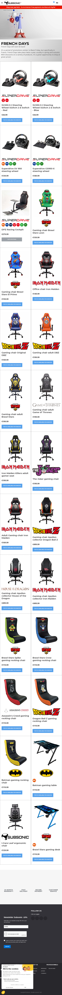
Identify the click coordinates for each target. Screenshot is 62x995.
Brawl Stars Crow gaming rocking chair (44, 659)
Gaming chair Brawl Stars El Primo (12, 293)
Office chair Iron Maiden (46, 289)
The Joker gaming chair (46, 479)
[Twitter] (41, 918)
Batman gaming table (45, 785)
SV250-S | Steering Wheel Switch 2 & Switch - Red (15, 107)
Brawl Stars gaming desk (46, 849)
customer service (53, 890)
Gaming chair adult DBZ (46, 352)
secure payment (38, 890)
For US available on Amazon (12, 120)
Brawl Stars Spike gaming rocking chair (13, 659)
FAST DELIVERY (23, 890)
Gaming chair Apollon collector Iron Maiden (44, 597)
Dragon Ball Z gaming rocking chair (45, 719)
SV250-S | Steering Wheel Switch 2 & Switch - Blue (46, 107)
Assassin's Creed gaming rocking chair (15, 717)
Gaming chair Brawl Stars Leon (43, 231)
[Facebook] (33, 918)
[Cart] (53, 3)
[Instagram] (45, 918)
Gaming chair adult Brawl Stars (12, 415)
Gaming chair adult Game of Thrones (43, 411)
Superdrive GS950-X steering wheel (44, 169)
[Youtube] (37, 918)
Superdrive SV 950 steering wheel (12, 169)
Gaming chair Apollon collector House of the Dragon (14, 596)
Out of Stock (11, 239)
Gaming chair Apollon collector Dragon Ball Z (45, 538)
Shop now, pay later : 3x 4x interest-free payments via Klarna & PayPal (30, 7)
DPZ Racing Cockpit (13, 229)
